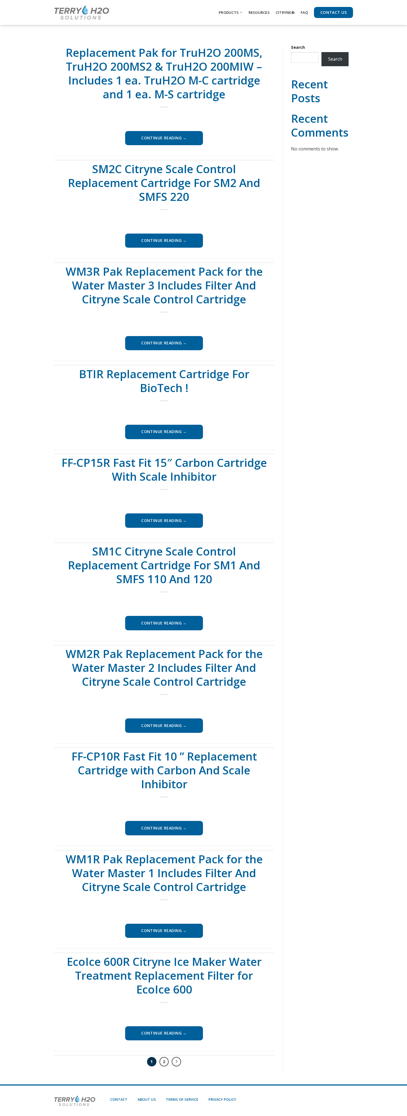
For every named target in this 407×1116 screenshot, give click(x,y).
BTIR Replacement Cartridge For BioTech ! (164, 380)
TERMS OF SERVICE (182, 1099)
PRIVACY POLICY (222, 1099)
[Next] (176, 1061)
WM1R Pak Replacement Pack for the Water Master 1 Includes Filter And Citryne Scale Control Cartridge (164, 872)
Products (229, 12)
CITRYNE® (285, 12)
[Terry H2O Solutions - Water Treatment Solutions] (81, 12)
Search (298, 47)
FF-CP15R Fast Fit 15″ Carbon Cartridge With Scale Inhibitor (164, 469)
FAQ (304, 12)
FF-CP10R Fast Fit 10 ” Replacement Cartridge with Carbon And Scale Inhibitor (164, 770)
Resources (259, 12)
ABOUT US (147, 1099)
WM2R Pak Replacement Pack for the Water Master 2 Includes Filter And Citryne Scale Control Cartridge (164, 667)
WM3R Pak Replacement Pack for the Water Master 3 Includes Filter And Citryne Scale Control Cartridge (164, 285)
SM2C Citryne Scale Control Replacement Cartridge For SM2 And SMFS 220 (164, 182)
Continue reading (164, 137)
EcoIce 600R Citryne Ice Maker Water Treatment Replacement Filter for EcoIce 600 (164, 975)
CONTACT (118, 1099)
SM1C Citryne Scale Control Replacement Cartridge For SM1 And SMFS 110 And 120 (164, 565)
